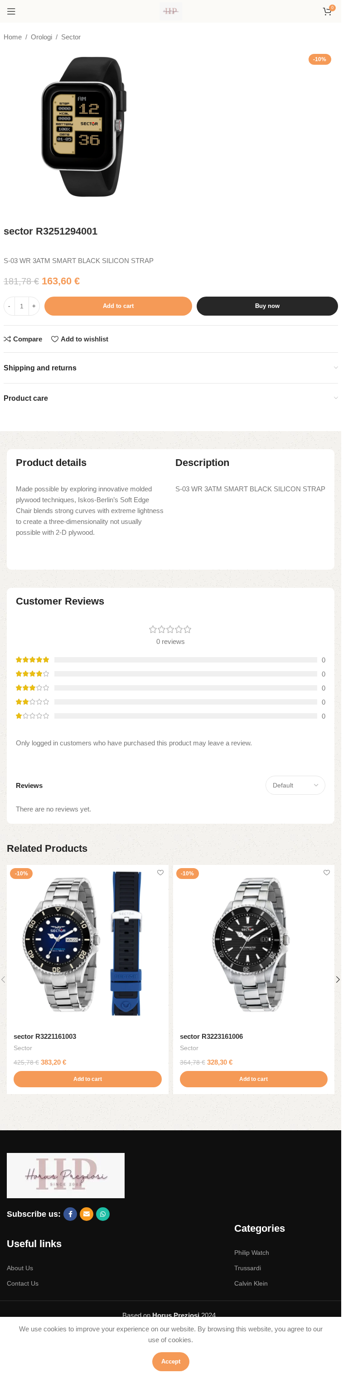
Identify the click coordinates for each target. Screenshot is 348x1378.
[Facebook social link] (70, 1214)
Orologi (41, 37)
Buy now (267, 305)
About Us (20, 1268)
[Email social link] (86, 1214)
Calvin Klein (251, 1283)
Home (13, 37)
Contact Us (23, 1283)
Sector (71, 37)
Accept (170, 1361)
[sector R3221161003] (88, 946)
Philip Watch (251, 1252)
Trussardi (247, 1268)
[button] (88, 1079)
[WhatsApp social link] (103, 1214)
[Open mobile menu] (11, 11)
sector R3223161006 (211, 1036)
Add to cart (118, 305)
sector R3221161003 (45, 1036)
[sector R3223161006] (254, 946)
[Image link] (66, 1175)
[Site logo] (171, 10)
